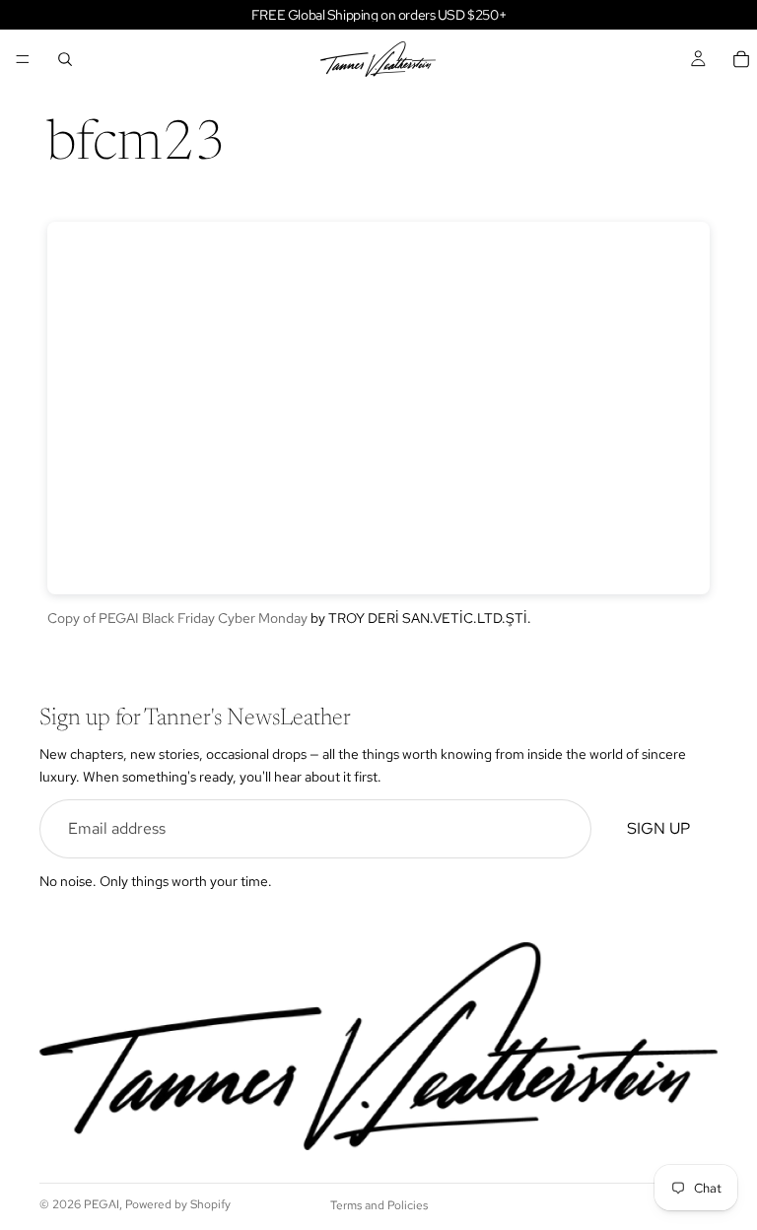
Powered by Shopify (178, 1204)
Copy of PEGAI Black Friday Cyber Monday (177, 618)
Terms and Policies (379, 1205)
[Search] (65, 59)
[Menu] (22, 59)
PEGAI (101, 1204)
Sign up (658, 828)
